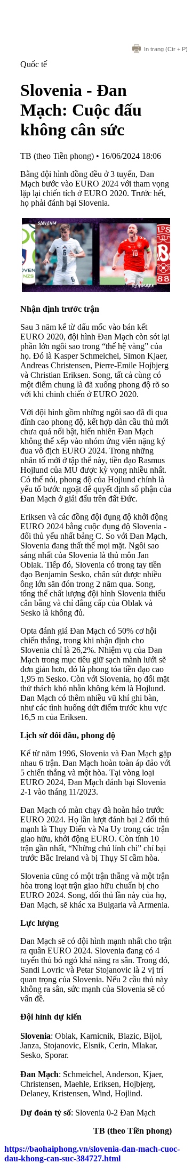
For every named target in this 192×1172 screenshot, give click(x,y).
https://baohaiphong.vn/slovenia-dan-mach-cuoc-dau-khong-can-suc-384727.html (92, 1153)
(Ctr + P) (166, 49)
